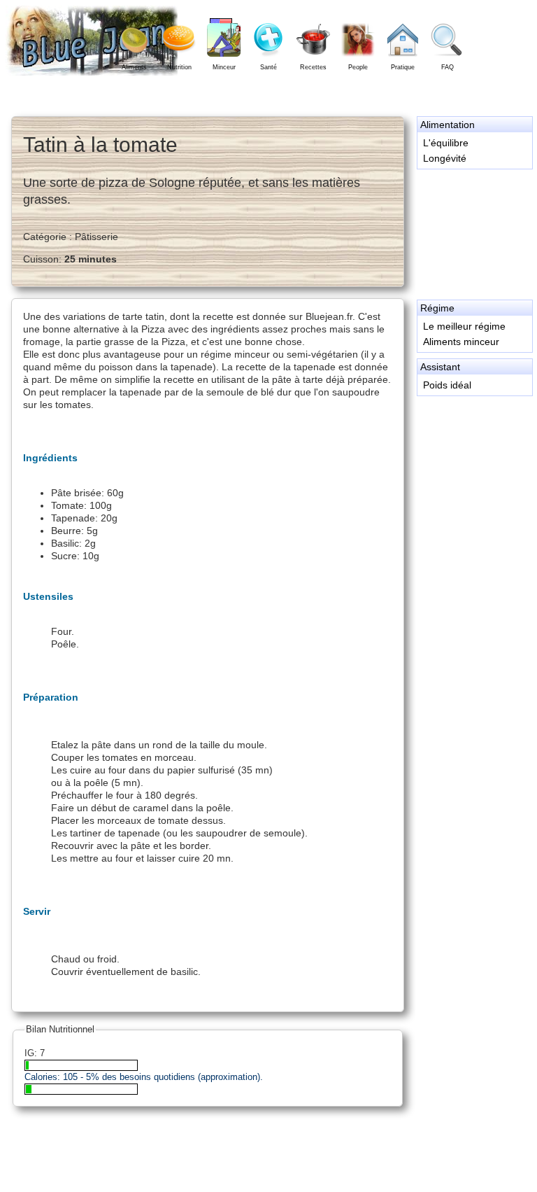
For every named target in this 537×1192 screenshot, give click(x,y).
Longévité (444, 158)
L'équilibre (445, 142)
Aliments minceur (461, 341)
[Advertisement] (474, 232)
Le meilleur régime (464, 326)
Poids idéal (447, 385)
